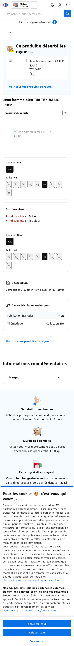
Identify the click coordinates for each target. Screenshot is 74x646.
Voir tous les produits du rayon (30, 86)
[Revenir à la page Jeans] (4, 31)
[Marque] (58, 377)
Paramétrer (37, 641)
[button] (34, 5)
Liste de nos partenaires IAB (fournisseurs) (30, 610)
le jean (8, 104)
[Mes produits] (52, 5)
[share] (65, 113)
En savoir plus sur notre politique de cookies (32, 580)
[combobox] (37, 13)
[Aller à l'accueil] (6, 5)
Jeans (10, 32)
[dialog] (37, 566)
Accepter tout (37, 624)
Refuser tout (37, 632)
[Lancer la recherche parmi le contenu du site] (67, 13)
